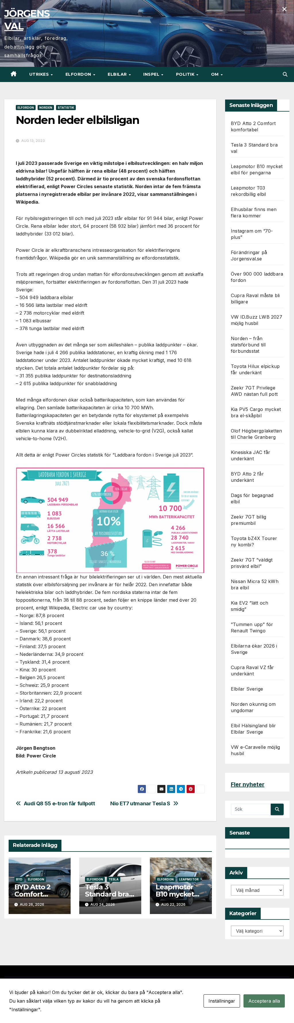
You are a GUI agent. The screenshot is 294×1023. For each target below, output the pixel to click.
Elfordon (79, 74)
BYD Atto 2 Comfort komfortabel (35, 894)
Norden (45, 107)
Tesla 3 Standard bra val (107, 894)
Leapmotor (189, 879)
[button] (285, 74)
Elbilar (118, 74)
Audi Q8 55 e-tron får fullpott (59, 803)
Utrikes (39, 74)
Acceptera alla (264, 1001)
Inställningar (221, 1001)
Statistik (66, 107)
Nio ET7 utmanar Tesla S (140, 803)
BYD (19, 879)
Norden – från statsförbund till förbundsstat (248, 345)
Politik (186, 74)
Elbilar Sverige (247, 689)
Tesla (114, 879)
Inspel (152, 74)
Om (215, 74)
